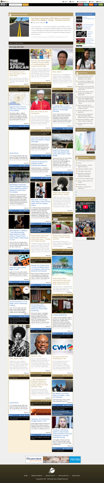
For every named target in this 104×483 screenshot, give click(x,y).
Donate (101, 4)
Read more (26, 84)
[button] (7, 481)
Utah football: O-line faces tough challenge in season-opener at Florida (90, 42)
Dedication (76, 476)
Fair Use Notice (64, 476)
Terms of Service (36, 476)
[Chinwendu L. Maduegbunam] (85, 58)
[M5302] (85, 194)
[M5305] (85, 192)
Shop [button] (92, 1)
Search (26, 4)
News (95, 4)
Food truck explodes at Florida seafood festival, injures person (90, 35)
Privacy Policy (50, 476)
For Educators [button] (82, 1)
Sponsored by (39, 230)
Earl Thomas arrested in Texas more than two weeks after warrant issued (88, 27)
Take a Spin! (91, 152)
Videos (91, 4)
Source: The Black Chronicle (16, 43)
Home (65, 1)
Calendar (80, 4)
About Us (100, 1)
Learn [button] (72, 1)
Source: (57, 91)
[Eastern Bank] (53, 459)
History (86, 4)
